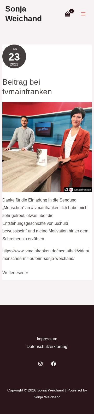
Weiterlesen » (15, 273)
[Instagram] (40, 363)
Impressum (47, 339)
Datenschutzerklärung (47, 346)
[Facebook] (53, 363)
